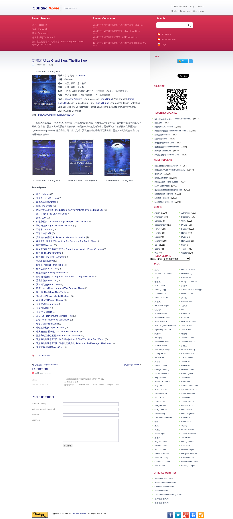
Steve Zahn (160, 465)
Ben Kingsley (187, 373)
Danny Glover (187, 441)
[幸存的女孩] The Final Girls (167, 155)
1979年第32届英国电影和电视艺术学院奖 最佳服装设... (119, 44)
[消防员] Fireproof (162, 135)
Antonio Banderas (162, 381)
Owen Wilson (187, 301)
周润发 (158, 361)
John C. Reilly (161, 365)
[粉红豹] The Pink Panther (48, 253)
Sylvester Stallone (189, 389)
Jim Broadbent (161, 345)
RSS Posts (166, 34)
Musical (184, 237)
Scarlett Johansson (189, 385)
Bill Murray (159, 357)
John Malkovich (188, 341)
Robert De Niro (188, 269)
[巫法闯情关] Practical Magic (49, 300)
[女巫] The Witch (40, 29)
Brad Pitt (185, 317)
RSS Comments (169, 39)
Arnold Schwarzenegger (192, 289)
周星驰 (158, 301)
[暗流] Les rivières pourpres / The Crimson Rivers (60, 288)
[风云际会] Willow (131, 365)
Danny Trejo (160, 353)
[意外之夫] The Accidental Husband (53, 296)
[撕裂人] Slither (161, 178)
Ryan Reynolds (188, 413)
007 (183, 309)
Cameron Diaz (187, 353)
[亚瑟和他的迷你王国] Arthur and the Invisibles (58, 335)
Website (35, 414)
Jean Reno (106, 99)
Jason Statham (161, 297)
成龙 (157, 269)
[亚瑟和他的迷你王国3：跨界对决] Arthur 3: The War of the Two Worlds (70, 339)
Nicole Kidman (187, 369)
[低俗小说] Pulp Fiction (47, 323)
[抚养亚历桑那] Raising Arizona (168, 190)
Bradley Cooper (188, 465)
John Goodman (188, 337)
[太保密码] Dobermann (47, 304)
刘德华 (184, 285)
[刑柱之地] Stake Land (164, 143)
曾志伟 (184, 333)
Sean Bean (159, 397)
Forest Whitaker (162, 373)
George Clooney (162, 369)
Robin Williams (161, 313)
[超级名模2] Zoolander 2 (43, 37)
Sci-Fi (157, 245)
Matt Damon (160, 285)
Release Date (156, 259)
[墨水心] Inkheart (162, 186)
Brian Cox (185, 313)
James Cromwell (162, 453)
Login (164, 44)
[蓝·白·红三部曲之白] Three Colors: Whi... (173, 119)
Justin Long (160, 413)
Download (185, 11)
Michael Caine (161, 445)
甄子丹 (158, 333)
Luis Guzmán (187, 405)
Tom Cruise (186, 325)
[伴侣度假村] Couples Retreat (50, 327)
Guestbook (198, 11)
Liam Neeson (160, 293)
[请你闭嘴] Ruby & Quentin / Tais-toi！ (54, 225)
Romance (46, 355)
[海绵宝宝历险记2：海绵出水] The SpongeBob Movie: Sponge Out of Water (58, 43)
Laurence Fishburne (163, 417)
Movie (174, 11)
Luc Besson (80, 75)
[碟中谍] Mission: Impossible (49, 265)
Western (185, 253)
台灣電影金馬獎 (162, 499)
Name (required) (39, 403)
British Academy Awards (165, 483)
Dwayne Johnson (189, 453)
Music (201, 6)
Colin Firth (185, 417)
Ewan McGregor (162, 305)
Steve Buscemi (188, 393)
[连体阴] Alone (161, 139)
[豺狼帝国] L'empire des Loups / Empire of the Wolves (62, 221)
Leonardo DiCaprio (189, 461)
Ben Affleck (186, 421)
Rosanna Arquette (73, 99)
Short (183, 245)
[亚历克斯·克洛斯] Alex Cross (50, 347)
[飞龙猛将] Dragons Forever (45, 365)
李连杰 (158, 281)
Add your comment (43, 373)
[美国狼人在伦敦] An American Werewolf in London (61, 237)
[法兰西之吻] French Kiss (48, 284)
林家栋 (184, 425)
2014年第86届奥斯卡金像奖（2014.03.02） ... (115, 38)
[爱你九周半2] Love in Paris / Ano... (170, 170)
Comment (36, 420)
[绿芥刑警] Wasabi (45, 245)
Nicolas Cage (187, 273)
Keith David (160, 401)
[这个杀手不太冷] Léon (47, 198)
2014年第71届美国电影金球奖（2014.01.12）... (116, 32)
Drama (38, 355)
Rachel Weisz (187, 409)
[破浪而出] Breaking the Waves (51, 272)
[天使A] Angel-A (43, 308)
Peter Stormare (161, 321)
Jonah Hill (185, 397)
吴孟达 (158, 429)
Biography (185, 217)
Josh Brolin (186, 437)
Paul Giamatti (160, 449)
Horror (184, 233)
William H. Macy (162, 457)
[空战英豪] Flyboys (45, 261)
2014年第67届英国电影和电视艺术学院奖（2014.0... (118, 26)
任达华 (158, 309)
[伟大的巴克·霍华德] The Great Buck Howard (57, 331)
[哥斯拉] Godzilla (44, 312)
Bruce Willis (186, 277)
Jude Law (185, 361)
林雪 (157, 277)
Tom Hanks (186, 329)
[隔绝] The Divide (44, 206)
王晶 (157, 425)
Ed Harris (185, 365)
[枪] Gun (158, 174)
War (156, 253)
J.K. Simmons (187, 357)
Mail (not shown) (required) (44, 409)
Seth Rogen (160, 433)
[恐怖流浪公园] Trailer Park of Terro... (171, 131)
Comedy (158, 221)
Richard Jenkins (188, 321)
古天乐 (184, 305)
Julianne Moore (161, 393)
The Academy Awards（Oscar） (169, 495)
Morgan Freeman (189, 281)
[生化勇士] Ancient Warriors (167, 147)
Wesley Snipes (187, 449)
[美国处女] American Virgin (166, 166)
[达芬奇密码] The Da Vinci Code (51, 214)
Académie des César (164, 479)
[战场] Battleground (163, 151)
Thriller (184, 249)
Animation (159, 217)
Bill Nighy (159, 337)
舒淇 (157, 421)
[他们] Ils (158, 123)
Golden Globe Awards (164, 487)
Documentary (161, 225)
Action (157, 213)
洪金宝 (184, 345)
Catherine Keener (162, 461)
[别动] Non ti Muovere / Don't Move (53, 319)
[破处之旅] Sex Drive (164, 194)
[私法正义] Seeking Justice (166, 182)
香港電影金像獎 (162, 503)
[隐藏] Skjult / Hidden (164, 127)
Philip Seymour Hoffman (165, 325)
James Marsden (188, 433)
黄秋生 (184, 297)
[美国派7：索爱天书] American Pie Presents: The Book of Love (66, 241)
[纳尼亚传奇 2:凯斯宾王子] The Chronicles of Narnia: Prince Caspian (69, 249)
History (158, 233)
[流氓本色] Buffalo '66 (46, 280)
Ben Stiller (185, 381)
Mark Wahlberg (188, 349)
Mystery (158, 241)
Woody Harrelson (162, 341)
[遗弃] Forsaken (162, 198)
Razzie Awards (161, 491)
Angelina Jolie (161, 441)
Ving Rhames (160, 377)
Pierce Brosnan (188, 429)
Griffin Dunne (102, 103)
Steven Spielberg (162, 349)
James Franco (187, 401)
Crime (184, 221)
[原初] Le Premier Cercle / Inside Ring (54, 316)
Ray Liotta (159, 385)
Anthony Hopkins (162, 317)
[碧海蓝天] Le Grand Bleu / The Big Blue (59, 60)
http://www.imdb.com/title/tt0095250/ (56, 115)
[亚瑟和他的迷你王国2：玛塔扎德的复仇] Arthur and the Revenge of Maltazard (74, 343)
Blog (192, 6)
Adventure (185, 213)
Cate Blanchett (187, 457)
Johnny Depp (160, 289)
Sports (157, 249)
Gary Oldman (161, 409)
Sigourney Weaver (163, 329)
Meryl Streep (160, 405)
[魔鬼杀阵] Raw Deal (46, 202)
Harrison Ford (161, 389)
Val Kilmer (185, 445)
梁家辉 (158, 437)
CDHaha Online (179, 6)
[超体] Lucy (41, 218)
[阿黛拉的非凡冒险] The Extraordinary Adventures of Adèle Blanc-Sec (69, 210)
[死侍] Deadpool (40, 33)
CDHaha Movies (79, 513)
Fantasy (185, 229)
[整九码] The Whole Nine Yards (51, 292)
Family (157, 229)
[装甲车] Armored (44, 229)
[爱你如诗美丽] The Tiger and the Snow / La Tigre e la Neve (65, 276)
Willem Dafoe (187, 293)
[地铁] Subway (43, 194)
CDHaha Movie (47, 8)
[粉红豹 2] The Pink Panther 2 (50, 257)
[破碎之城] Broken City (47, 268)
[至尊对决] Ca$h (44, 233)
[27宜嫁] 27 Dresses (164, 202)
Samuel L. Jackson (163, 273)
